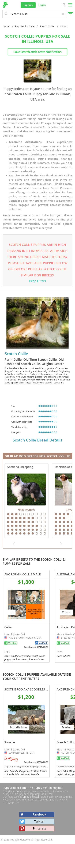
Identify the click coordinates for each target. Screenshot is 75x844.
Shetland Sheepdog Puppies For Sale (26, 501)
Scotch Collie (47, 26)
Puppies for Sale (24, 26)
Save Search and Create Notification (37, 52)
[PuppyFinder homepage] (5, 5)
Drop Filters (37, 281)
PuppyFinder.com (14, 788)
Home (6, 26)
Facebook (39, 814)
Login (42, 5)
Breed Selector (31, 796)
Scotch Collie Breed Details (37, 440)
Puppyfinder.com (12, 791)
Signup (28, 5)
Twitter (39, 821)
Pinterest (39, 828)
